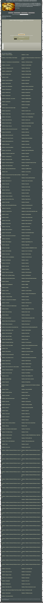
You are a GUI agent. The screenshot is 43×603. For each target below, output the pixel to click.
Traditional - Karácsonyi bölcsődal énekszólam (29, 278)
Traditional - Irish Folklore (26, 269)
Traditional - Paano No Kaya (6, 363)
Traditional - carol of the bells (6, 150)
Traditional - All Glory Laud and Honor (27, 86)
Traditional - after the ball (25, 80)
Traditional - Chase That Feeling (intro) (28, 150)
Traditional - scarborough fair (26, 401)
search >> (29, 14)
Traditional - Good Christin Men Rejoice (28, 232)
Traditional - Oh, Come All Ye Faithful (27, 351)
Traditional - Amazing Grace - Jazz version (8, 98)
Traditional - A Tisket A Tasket (26, 71)
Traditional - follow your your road (27, 220)
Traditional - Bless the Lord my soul (7, 135)
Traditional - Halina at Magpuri (6, 241)
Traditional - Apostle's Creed (26, 110)
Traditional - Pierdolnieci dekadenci (7, 369)
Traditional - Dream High (5, 202)
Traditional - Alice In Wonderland (7, 86)
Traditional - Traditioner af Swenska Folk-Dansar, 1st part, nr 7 (31, 502)
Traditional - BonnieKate (25, 135)
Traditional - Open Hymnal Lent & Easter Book (29, 357)
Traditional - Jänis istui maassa (26, 272)
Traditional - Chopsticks (25, 153)
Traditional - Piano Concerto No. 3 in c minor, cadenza (10, 366)
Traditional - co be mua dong (26, 171)
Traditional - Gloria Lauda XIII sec (7, 229)
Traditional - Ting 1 (5, 444)
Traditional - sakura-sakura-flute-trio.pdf (8, 398)
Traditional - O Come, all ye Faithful (7, 345)
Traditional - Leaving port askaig (7, 296)
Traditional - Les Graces (25, 299)
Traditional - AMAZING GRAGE (26, 98)
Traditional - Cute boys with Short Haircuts (28, 177)
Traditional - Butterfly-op (25, 141)
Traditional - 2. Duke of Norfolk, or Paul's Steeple (9, 57)
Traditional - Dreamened (25, 202)
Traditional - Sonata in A (5, 416)
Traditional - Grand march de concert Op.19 (8, 235)
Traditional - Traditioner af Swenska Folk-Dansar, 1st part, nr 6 (11, 502)
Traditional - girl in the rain (26, 226)
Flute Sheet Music (31, 12)
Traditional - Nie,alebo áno (26, 336)
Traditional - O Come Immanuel (26, 342)
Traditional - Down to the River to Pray (8, 199)
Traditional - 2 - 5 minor (25, 54)
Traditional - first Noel (5, 217)
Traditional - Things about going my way (28, 441)
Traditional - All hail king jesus (6, 89)
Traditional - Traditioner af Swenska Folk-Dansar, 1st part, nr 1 (11, 450)
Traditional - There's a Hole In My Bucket (8, 441)
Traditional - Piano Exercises (26, 366)
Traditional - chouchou (25, 156)
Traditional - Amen (5, 104)
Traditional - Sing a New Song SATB (27, 407)
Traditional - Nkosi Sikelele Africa (7, 339)
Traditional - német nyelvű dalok (7, 333)
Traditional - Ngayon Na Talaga (7, 336)
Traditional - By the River (6, 144)
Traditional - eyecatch (5, 214)
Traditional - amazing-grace (6, 101)
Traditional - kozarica (5, 287)
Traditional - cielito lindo (25, 165)
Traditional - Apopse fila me (6, 110)
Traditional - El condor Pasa (6, 208)
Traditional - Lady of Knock (6, 293)
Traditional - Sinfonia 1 (5, 407)
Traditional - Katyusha (5, 281)
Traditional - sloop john (25, 410)
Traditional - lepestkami (25, 296)
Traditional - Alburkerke (25, 83)
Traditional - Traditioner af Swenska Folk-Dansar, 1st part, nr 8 (11, 505)
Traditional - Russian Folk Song (7, 392)
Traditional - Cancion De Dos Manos (7, 147)
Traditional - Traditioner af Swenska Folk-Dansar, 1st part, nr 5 (31, 499)
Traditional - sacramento (5, 395)
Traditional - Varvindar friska (26, 574)
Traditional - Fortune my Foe (6, 223)
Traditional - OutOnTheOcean (26, 360)
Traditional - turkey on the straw (7, 571)
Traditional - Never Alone (25, 333)
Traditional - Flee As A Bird (6, 220)
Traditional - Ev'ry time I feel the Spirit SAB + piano (29, 211)
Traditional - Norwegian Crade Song (7, 342)
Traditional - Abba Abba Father (26, 74)
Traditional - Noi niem (25, 339)
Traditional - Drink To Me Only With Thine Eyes (9, 205)
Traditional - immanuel (25, 263)
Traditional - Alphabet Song (6, 92)
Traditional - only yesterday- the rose (7, 357)
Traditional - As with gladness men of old (28, 113)
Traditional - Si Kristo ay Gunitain (27, 404)
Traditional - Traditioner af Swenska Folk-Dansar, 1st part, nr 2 (31, 471)
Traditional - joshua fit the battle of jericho (8, 278)
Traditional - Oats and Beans (6, 351)
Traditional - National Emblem (26, 330)
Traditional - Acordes (5, 77)
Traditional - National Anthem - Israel (7, 330)
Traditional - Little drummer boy (26, 302)
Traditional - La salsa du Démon (27, 290)
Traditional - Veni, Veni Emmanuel (7, 577)
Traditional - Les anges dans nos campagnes (9, 299)
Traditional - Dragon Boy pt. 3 (26, 199)
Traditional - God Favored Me (6, 232)
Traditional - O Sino (5, 348)
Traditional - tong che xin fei (26, 447)
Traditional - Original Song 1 (6, 360)
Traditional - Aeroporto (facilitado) (7, 80)
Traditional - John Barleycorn (26, 275)
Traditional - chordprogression (6, 156)
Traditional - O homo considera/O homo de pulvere (29, 345)
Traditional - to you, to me (6, 447)
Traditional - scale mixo (5, 401)
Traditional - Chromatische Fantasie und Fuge (29, 162)
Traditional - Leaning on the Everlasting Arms (29, 293)
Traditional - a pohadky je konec (7, 71)
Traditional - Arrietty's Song (6, 113)
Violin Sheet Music (24, 12)
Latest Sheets (11, 12)
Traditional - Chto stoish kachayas (7, 165)
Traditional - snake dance (6, 413)
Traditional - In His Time (25, 266)
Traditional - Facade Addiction (26, 214)
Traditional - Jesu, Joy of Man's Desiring (8, 275)
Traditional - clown (5, 171)
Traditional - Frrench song (6, 226)
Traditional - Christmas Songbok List (7, 162)
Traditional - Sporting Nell (26, 416)
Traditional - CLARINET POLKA (26, 168)
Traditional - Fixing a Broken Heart (27, 217)
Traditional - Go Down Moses (26, 229)
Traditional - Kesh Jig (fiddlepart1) (7, 284)
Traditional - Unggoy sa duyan (6, 574)
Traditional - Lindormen (5, 302)
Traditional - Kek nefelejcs (26, 281)
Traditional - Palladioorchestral (26, 363)
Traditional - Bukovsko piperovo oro (7, 141)
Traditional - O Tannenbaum (26, 348)
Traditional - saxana (25, 398)
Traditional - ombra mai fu (26, 354)
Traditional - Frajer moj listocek (26, 223)
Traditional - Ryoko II (25, 392)
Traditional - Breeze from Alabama (27, 138)
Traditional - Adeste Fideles (26, 77)
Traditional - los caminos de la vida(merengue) (9, 305)
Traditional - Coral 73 (25, 174)
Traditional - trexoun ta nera (6, 568)
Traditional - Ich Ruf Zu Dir (6, 263)
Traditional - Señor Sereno (6, 404)
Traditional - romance (5, 389)
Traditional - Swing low (25, 419)
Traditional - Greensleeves (6, 238)
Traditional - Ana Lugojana (26, 104)
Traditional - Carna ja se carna (26, 147)
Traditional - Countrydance (6, 177)
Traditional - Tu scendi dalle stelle (27, 568)
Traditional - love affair (25, 305)
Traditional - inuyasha (5, 269)
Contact (1, 602)
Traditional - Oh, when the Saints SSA (8, 354)
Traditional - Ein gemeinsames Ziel (27, 205)
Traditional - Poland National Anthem (27, 369)
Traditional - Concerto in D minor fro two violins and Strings (11, 174)
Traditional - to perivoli (25, 444)
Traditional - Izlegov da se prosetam (7, 272)
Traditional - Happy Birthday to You (27, 241)
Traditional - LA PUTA (5, 290)
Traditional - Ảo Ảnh (25, 107)
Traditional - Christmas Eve (26, 159)
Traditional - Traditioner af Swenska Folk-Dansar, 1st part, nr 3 (11, 487)
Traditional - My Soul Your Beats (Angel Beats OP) (29, 327)
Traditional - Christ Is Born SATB (7, 159)
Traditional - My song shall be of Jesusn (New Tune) (10, 327)
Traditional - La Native (25, 287)
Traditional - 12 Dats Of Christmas (7, 54)
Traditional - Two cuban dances (26, 571)
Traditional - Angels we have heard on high (8, 107)
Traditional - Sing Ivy (5, 410)
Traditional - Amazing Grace (26, 92)
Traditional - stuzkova (5, 419)
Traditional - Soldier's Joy (26, 413)
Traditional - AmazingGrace (26, 101)
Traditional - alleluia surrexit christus (27, 89)
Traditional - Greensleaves (26, 235)
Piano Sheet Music (17, 12)
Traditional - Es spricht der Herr (7, 211)
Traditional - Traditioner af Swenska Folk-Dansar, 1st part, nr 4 (31, 496)
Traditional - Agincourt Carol (6, 83)
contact (2, 599)
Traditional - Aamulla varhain (6, 74)
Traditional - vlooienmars (25, 577)
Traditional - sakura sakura (26, 395)
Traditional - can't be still (25, 144)
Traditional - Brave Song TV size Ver (7, 138)
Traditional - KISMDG (25, 284)
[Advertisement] (21, 27)
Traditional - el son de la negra (26, 208)
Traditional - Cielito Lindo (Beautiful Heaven (9, 168)
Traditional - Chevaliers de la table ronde (8, 153)
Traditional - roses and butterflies (27, 389)
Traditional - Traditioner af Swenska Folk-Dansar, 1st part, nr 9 (31, 505)
